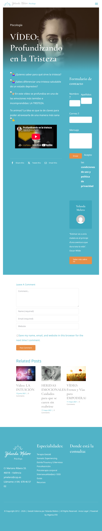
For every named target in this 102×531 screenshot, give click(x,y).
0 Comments (22, 394)
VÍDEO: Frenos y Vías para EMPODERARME (79, 391)
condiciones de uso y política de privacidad (88, 176)
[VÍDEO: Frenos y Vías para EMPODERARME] (76, 373)
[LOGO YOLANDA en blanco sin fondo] (18, 444)
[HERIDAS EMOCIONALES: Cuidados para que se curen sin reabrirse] (51, 373)
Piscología (16, 25)
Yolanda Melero (51, 511)
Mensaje (74, 130)
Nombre (74, 95)
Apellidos (86, 94)
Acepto (88, 154)
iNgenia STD (52, 515)
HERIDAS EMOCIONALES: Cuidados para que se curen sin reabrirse (53, 395)
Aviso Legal (83, 511)
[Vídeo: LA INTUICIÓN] (25, 373)
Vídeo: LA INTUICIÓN (25, 387)
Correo (74, 113)
